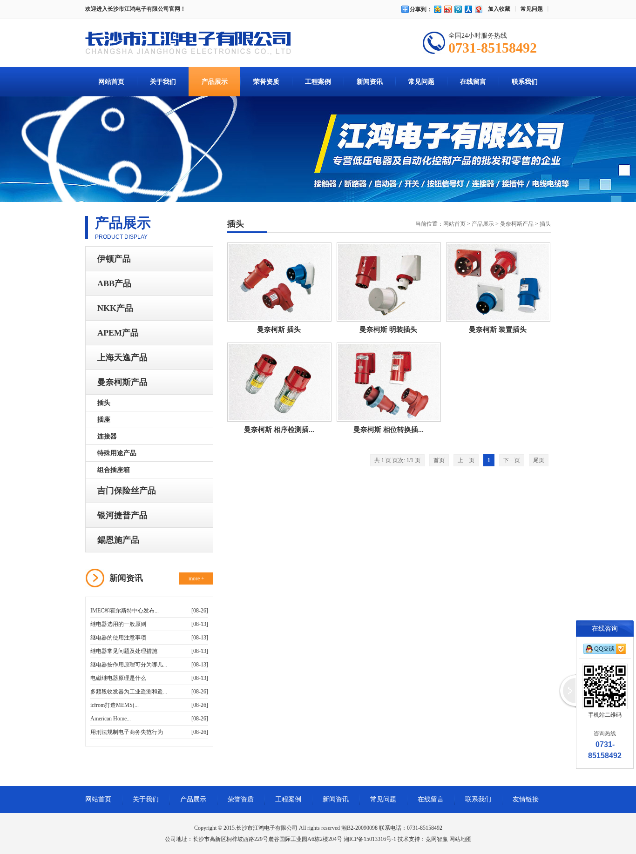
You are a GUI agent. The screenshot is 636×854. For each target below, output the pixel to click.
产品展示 (215, 81)
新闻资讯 (370, 81)
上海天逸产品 (122, 357)
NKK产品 (115, 308)
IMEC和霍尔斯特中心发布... (124, 610)
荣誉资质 (266, 81)
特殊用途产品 (116, 453)
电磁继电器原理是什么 (118, 678)
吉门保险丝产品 (126, 490)
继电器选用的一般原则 (118, 624)
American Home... (110, 718)
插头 (103, 402)
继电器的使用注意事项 (118, 637)
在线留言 (473, 81)
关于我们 (163, 81)
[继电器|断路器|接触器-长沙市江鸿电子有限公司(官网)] (188, 44)
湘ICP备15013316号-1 (370, 839)
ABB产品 (114, 283)
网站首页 (111, 81)
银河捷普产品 (122, 515)
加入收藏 (499, 9)
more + (196, 578)
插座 (103, 419)
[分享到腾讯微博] (458, 9)
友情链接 (526, 799)
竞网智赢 (437, 839)
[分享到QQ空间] (437, 9)
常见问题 (532, 9)
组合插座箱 (113, 469)
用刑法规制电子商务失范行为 (126, 732)
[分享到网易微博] (478, 9)
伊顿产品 (114, 258)
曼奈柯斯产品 (122, 382)
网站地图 (460, 839)
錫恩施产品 (118, 540)
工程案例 (318, 81)
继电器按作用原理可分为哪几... (128, 664)
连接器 (107, 436)
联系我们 (525, 81)
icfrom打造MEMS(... (114, 705)
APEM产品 (118, 332)
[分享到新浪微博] (447, 9)
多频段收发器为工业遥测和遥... (128, 691)
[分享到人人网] (468, 9)
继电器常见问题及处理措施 (123, 651)
